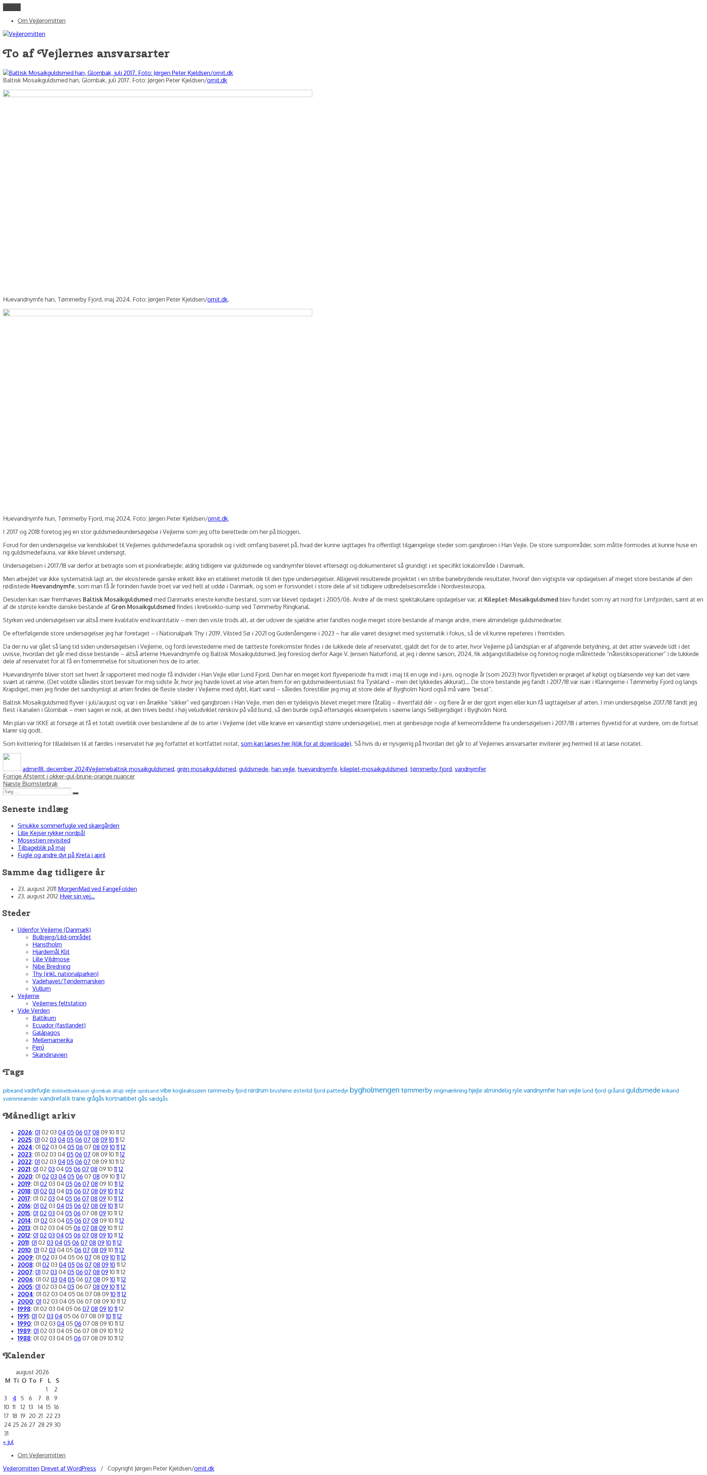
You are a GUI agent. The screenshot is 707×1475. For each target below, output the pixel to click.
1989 (24, 1331)
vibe (165, 1090)
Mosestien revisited (44, 840)
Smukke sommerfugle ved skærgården (68, 825)
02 (45, 1147)
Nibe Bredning (51, 966)
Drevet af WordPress (68, 1468)
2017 (24, 1198)
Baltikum (44, 1018)
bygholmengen (375, 1089)
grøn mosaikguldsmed (206, 769)
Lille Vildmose (51, 959)
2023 (25, 1154)
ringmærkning (450, 1090)
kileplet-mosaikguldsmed (373, 769)
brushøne (281, 1090)
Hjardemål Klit (51, 951)
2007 (25, 1272)
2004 (25, 1294)
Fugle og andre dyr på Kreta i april (61, 855)
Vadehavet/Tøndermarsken (68, 981)
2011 (23, 1242)
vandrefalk (55, 1098)
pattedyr (337, 1090)
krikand (670, 1090)
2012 (24, 1235)
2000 (25, 1301)
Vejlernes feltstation (59, 1003)
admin (30, 769)
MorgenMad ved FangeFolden (97, 889)
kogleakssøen (189, 1090)
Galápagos (46, 1032)
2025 (25, 1139)
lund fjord (594, 1090)
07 (87, 1132)
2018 (24, 1191)
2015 (24, 1213)
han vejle (283, 769)
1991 (23, 1316)
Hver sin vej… (77, 896)
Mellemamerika (52, 1040)
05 (70, 1132)
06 (78, 1132)
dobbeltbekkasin (70, 1090)
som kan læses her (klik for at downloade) (296, 743)
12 (123, 1147)
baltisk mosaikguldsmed (142, 769)
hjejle (475, 1090)
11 (117, 1139)
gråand (616, 1090)
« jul (8, 1442)
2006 (25, 1279)
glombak (101, 1090)
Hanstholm (47, 944)
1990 (24, 1323)
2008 (25, 1264)
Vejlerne (99, 769)
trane (78, 1098)
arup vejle (124, 1090)
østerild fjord (309, 1090)
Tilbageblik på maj (41, 847)
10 (111, 1139)
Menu (12, 7)
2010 (24, 1250)
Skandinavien (49, 1054)
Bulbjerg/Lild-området (61, 937)
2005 (25, 1286)
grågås (95, 1098)
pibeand (13, 1090)
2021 (24, 1169)
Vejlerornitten (21, 1468)
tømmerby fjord (431, 769)
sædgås (158, 1098)
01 (37, 1132)
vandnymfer (470, 769)
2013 (24, 1228)
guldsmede (253, 769)
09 (104, 1139)
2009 (25, 1257)
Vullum (41, 988)
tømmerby (416, 1090)
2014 (24, 1220)
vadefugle (37, 1090)
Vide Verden (34, 1010)
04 (62, 1132)
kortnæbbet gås (126, 1098)
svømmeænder (20, 1098)
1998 (24, 1308)
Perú (38, 1047)
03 (53, 1139)
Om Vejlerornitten (42, 20)
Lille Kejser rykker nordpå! (51, 833)
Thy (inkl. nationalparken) (65, 973)
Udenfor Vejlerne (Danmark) (54, 929)
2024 (25, 1147)
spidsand (148, 1090)
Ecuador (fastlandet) (59, 1025)
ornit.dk (217, 80)
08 (95, 1132)
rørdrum (258, 1090)
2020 (25, 1176)
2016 (24, 1205)
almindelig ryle (503, 1090)
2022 (25, 1161)
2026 (25, 1132)
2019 (24, 1183)
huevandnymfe (317, 769)
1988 (24, 1338)
